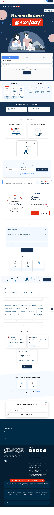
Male (10, 57)
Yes (32, 69)
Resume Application (50, 1)
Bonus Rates (35, 505)
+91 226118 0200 (40, 470)
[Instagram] (41, 459)
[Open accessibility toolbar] (52, 309)
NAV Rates (35, 503)
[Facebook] (30, 459)
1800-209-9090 (36, 472)
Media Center (27, 375)
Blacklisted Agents (20, 503)
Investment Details (42, 505)
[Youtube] (37, 459)
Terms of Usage (21, 501)
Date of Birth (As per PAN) (7, 60)
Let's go (47, 281)
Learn (5, 430)
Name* (7, 167)
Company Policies (42, 501)
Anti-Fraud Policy (13, 505)
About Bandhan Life (8, 443)
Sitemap (19, 505)
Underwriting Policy (13, 501)
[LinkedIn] (44, 459)
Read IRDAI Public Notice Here (27, 494)
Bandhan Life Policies (8, 436)
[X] (34, 459)
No (36, 69)
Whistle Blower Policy (42, 503)
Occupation (31, 64)
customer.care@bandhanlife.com (37, 474)
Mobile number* (24, 167)
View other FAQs (27, 252)
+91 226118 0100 (33, 470)
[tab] (7, 294)
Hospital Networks (34, 501)
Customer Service (8, 450)
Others (44, 57)
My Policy (46, 1)
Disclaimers (28, 501)
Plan (5, 440)
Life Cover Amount (6, 64)
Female (27, 57)
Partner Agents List (28, 503)
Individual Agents (13, 503)
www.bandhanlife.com (35, 476)
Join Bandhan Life (7, 433)
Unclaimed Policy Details (27, 505)
